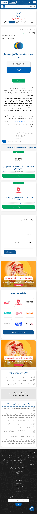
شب (12, 22)
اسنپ (7, 458)
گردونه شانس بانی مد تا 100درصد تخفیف (21, 436)
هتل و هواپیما (23, 29)
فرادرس (20, 462)
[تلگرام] (16, 136)
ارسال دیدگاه (9, 252)
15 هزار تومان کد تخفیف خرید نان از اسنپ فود (19, 417)
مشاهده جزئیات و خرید (18, 176)
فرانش (16, 462)
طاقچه (24, 462)
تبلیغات (18, 489)
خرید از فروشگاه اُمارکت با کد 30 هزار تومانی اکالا (19, 440)
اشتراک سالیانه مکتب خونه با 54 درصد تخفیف (19, 380)
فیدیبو (28, 462)
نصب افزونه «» (19, 122)
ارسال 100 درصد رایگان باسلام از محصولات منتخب (19, 377)
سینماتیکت (32, 462)
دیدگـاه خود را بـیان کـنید (27, 220)
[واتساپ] (22, 136)
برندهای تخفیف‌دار (18, 486)
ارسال (18, 504)
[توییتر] (19, 136)
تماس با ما (18, 491)
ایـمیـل (23, 243)
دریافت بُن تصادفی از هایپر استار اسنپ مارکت (20, 443)
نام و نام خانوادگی (29, 234)
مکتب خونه (11, 462)
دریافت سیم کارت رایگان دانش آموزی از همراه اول (19, 421)
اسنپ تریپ (32, 460)
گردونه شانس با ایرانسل (25, 427)
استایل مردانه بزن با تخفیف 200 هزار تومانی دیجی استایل (18, 167)
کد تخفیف (17, 456)
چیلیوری (20, 460)
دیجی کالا (11, 458)
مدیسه (7, 460)
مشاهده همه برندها (18, 332)
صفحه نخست (18, 483)
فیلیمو (3, 460)
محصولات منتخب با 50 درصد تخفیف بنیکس (20, 384)
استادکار (3, 462)
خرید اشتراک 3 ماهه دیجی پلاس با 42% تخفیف (18, 198)
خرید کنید (18, 81)
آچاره (7, 462)
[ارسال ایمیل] (25, 136)
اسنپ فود (25, 460)
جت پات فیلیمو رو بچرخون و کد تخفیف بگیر (20, 424)
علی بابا (3, 458)
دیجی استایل (13, 460)
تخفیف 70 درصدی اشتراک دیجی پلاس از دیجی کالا (18, 414)
